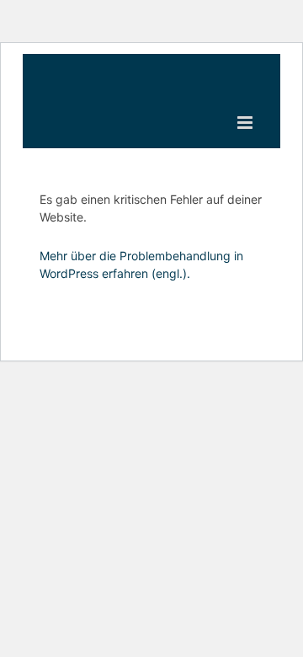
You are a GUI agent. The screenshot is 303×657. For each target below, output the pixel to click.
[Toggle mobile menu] (246, 122)
